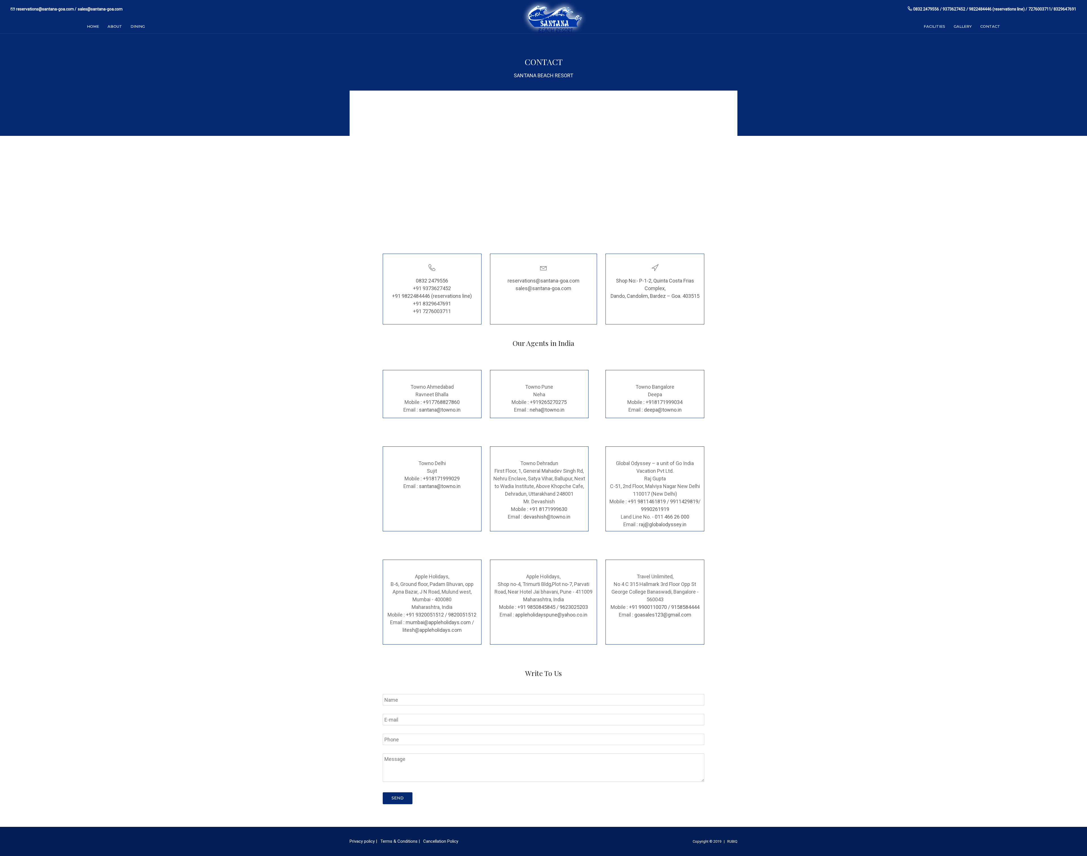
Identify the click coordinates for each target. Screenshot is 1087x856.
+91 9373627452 (432, 288)
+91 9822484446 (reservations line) (432, 296)
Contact (990, 26)
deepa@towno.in (663, 410)
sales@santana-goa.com (100, 9)
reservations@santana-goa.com (543, 281)
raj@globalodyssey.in (662, 524)
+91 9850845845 (536, 607)
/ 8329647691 (1063, 9)
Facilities (934, 26)
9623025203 (574, 607)
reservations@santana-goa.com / (46, 9)
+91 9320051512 (425, 615)
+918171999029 (441, 479)
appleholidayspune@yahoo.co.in (551, 615)
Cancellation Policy (440, 841)
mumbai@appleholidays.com (438, 622)
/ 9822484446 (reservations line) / (996, 9)
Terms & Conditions (399, 841)
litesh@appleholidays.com (432, 630)
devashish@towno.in (546, 517)
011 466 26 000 (672, 517)
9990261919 (655, 509)
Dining (137, 26)
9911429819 (684, 501)
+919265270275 (548, 402)
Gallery (963, 26)
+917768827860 (441, 402)
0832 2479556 (926, 9)
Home (93, 26)
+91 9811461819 (647, 501)
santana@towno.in (440, 410)
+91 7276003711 (432, 311)
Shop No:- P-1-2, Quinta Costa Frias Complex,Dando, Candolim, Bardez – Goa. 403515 (655, 288)
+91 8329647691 (432, 304)
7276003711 (1039, 9)
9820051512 (462, 615)
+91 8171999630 (548, 509)
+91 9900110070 (648, 607)
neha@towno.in (547, 410)
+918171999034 (664, 402)
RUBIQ (732, 841)
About (115, 26)
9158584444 (685, 607)
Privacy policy (362, 841)
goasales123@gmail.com (662, 615)
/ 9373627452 (952, 9)
